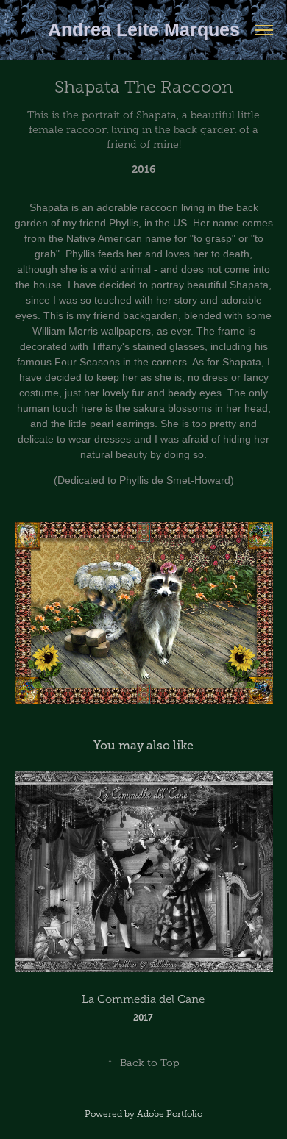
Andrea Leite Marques (144, 29)
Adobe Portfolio (169, 1114)
